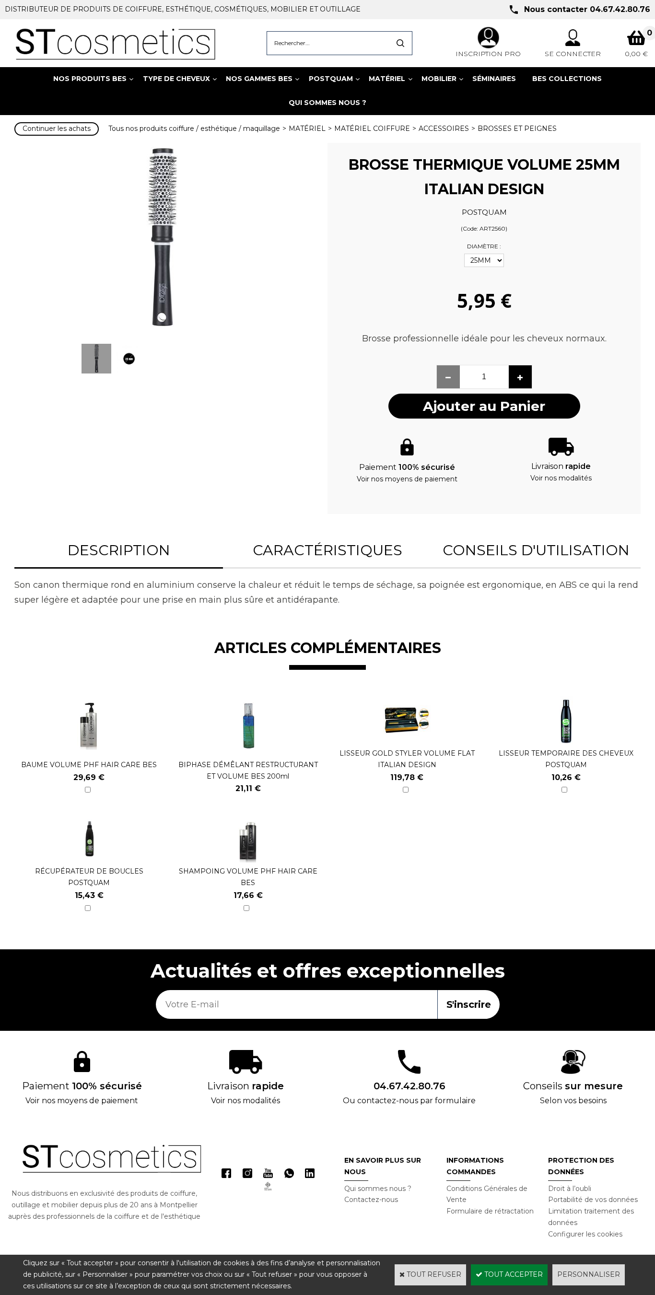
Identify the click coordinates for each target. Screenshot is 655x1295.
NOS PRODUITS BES (90, 78)
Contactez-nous (371, 1199)
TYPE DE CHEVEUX (176, 78)
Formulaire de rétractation (490, 1211)
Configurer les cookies (585, 1234)
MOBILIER (438, 78)
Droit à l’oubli (569, 1188)
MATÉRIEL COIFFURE (372, 128)
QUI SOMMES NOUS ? (327, 102)
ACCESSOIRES (444, 128)
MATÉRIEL (387, 78)
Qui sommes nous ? (377, 1188)
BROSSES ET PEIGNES (517, 128)
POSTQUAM (331, 78)
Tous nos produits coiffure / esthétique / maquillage (194, 128)
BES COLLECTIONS (567, 78)
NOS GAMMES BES (259, 78)
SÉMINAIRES (494, 78)
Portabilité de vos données (593, 1199)
